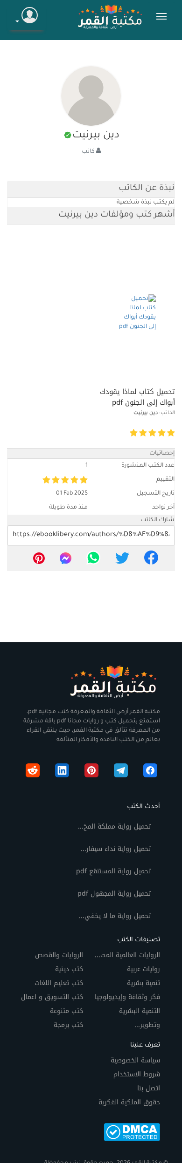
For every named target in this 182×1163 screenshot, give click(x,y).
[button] (26, 16)
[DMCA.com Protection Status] (132, 1131)
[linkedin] (62, 772)
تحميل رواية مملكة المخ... (114, 826)
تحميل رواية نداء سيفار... (116, 849)
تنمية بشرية (143, 983)
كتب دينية (69, 969)
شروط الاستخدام (136, 1074)
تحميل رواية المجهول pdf (114, 893)
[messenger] (65, 560)
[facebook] (151, 561)
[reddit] (33, 772)
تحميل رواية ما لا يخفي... (115, 916)
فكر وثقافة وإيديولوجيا (127, 997)
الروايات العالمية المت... (127, 955)
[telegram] (121, 772)
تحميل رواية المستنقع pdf (113, 871)
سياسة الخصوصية (135, 1060)
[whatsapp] (93, 561)
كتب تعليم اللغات (59, 983)
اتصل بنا (148, 1088)
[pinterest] (39, 560)
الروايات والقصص (59, 955)
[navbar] (161, 16)
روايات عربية (143, 969)
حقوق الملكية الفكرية (129, 1102)
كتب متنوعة (66, 1011)
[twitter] (122, 560)
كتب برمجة (68, 1025)
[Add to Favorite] (108, 433)
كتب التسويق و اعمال (52, 997)
